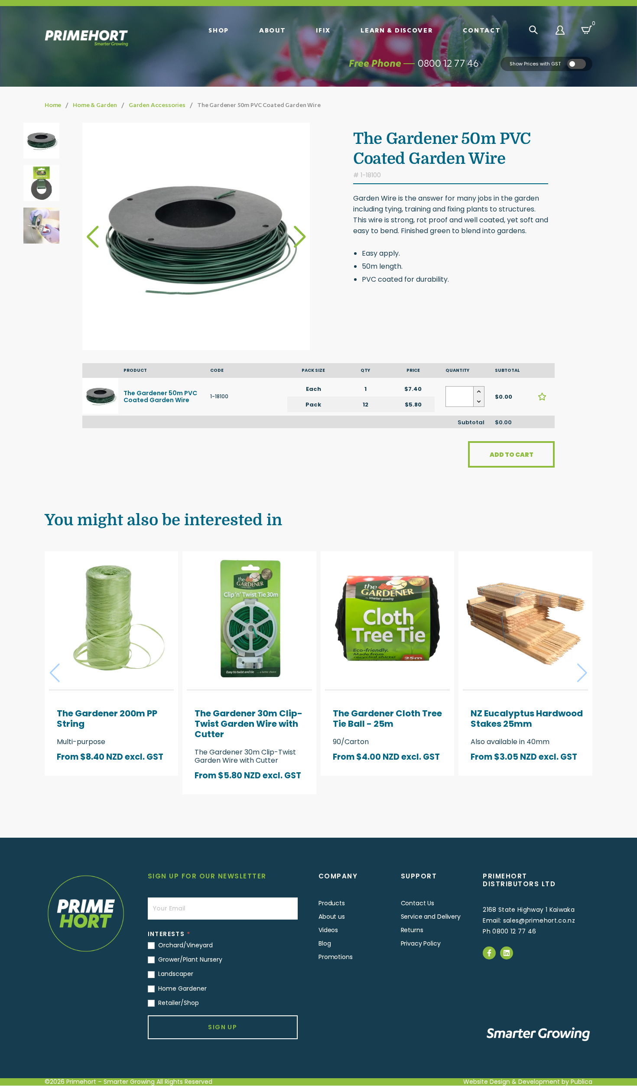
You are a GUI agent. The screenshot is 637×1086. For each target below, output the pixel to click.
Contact (481, 30)
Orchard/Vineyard (184, 945)
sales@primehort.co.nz (539, 920)
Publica (581, 1081)
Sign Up (222, 1027)
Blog (324, 943)
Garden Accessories (157, 104)
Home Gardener (181, 988)
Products (331, 903)
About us (331, 916)
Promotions (335, 957)
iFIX (323, 30)
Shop (218, 30)
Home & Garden (95, 104)
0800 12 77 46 (448, 63)
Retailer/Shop (177, 1003)
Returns (412, 930)
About (272, 30)
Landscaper (174, 974)
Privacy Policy (421, 943)
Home (53, 104)
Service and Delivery (431, 916)
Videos (328, 930)
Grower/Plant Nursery (189, 959)
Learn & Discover (396, 30)
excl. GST (144, 757)
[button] (300, 236)
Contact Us (418, 903)
